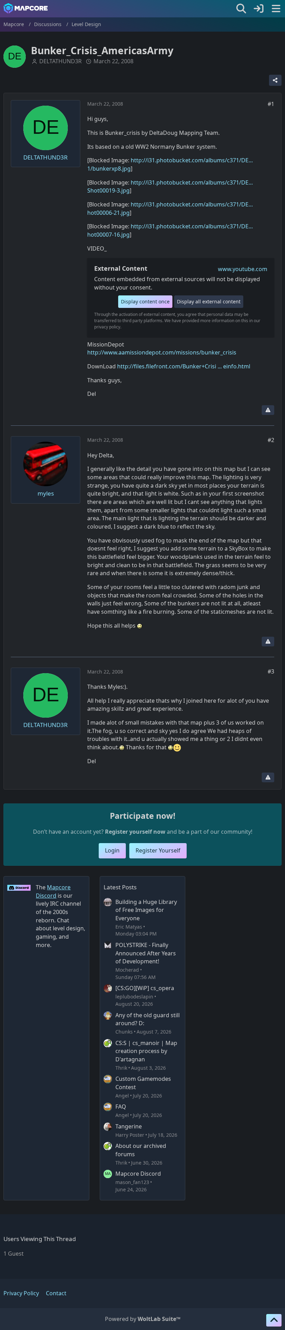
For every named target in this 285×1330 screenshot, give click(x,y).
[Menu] (276, 9)
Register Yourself (158, 850)
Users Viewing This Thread (39, 1239)
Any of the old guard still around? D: (147, 1019)
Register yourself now (135, 831)
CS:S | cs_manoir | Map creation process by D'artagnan (146, 1051)
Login (112, 850)
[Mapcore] (25, 8)
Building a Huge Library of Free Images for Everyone (146, 910)
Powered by (142, 1319)
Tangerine (128, 1126)
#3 (271, 671)
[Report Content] (268, 410)
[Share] (275, 80)
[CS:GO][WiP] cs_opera (144, 988)
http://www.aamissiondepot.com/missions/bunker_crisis (161, 352)
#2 (271, 440)
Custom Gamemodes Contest (143, 1083)
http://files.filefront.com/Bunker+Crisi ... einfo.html (183, 366)
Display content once (145, 301)
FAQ (120, 1106)
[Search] (241, 9)
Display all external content (209, 301)
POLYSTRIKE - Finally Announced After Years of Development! (145, 953)
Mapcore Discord (138, 1173)
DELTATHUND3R (60, 61)
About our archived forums (140, 1150)
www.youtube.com (242, 269)
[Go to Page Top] (274, 1320)
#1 (271, 104)
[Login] (259, 8)
